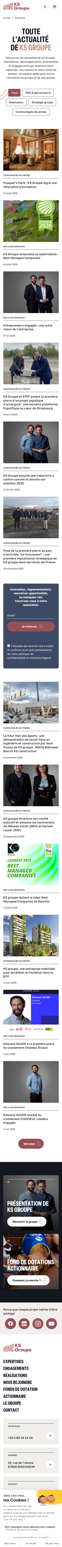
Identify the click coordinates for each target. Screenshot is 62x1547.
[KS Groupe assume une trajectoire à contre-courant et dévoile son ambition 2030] (31, 442)
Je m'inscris (29, 626)
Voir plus (29, 1143)
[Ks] (20, 7)
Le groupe (12, 1403)
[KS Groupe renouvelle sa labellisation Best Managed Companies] (31, 221)
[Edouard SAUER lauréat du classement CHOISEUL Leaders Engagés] (31, 1082)
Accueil (6, 18)
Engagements (16, 1368)
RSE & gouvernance (38, 92)
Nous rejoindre (17, 1382)
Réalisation (16, 102)
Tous (14, 92)
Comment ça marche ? (27, 1280)
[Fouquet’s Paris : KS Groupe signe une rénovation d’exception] (31, 150)
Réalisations (15, 1375)
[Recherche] (45, 7)
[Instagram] (37, 1323)
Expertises (13, 1361)
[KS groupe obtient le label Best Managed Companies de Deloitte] (31, 864)
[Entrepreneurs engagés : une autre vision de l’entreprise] (31, 292)
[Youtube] (51, 1323)
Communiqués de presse (31, 111)
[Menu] (55, 7)
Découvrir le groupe (25, 1221)
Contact (11, 1410)
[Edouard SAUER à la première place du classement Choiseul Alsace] (31, 1010)
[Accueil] (17, 1348)
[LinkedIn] (24, 1323)
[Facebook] (10, 1323)
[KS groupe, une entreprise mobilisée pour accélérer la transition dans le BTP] (31, 935)
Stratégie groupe (42, 102)
